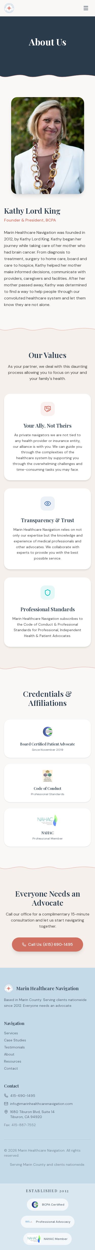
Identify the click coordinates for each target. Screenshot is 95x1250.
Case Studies (15, 1040)
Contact (11, 1068)
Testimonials (14, 1047)
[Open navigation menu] (86, 8)
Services (11, 1033)
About (9, 1054)
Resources (12, 1061)
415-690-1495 (22, 1095)
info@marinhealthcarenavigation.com (41, 1103)
